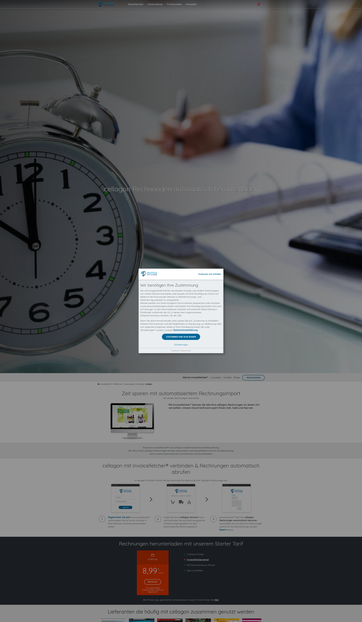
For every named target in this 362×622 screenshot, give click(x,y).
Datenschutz (186, 351)
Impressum (175, 351)
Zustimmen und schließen (209, 274)
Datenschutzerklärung (185, 330)
